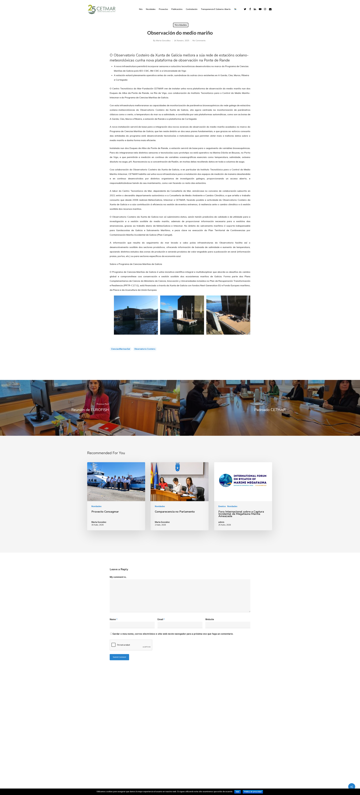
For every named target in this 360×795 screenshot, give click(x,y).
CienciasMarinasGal (120, 349)
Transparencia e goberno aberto (216, 9)
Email (161, 619)
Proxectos (163, 9)
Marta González (163, 40)
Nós (141, 9)
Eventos (222, 506)
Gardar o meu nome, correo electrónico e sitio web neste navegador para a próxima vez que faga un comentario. (172, 634)
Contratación (191, 9)
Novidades (151, 9)
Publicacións (177, 9)
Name (113, 619)
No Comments (199, 40)
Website (209, 619)
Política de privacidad (252, 792)
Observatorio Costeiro (144, 349)
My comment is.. (118, 577)
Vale (237, 792)
